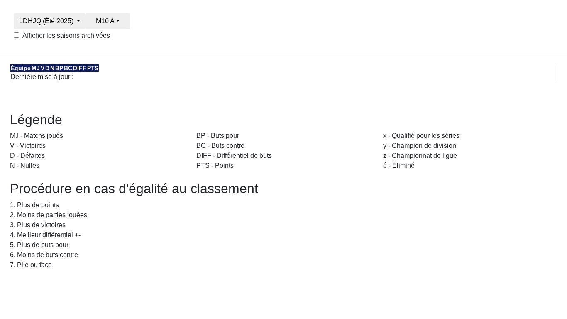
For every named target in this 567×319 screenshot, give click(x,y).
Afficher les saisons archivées (66, 35)
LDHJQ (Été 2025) (47, 21)
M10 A (105, 21)
